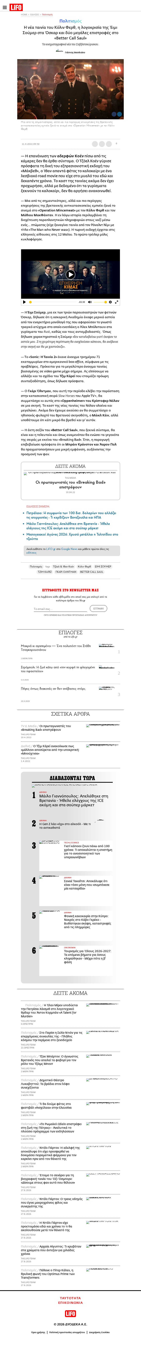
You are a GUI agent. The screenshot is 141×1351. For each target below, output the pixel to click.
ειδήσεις (31, 552)
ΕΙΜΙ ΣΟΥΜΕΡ (103, 566)
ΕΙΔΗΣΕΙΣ (34, 14)
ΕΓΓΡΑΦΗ (98, 608)
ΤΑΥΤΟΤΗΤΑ (70, 1298)
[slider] (53, 302)
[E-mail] (109, 144)
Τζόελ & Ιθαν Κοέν (63, 566)
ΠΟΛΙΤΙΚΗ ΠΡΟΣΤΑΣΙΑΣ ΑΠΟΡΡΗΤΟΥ (79, 615)
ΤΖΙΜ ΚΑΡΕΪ (45, 571)
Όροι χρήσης (38, 1332)
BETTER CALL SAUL (91, 571)
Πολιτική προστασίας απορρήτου (67, 1332)
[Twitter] (119, 114)
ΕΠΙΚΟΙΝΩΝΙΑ (70, 1303)
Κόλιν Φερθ (84, 566)
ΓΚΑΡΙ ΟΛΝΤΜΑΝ (66, 571)
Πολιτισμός (47, 14)
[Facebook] (114, 114)
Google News (69, 549)
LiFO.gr (50, 549)
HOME (24, 14)
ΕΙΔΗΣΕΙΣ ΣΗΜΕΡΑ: (38, 506)
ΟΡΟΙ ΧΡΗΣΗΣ (50, 615)
